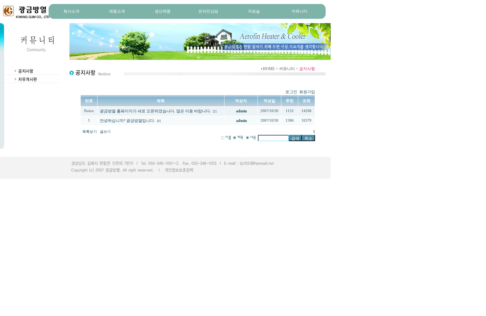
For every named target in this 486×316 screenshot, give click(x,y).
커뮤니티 (299, 11)
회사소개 (71, 11)
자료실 (254, 11)
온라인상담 (208, 11)
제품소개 (117, 11)
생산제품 (163, 11)
